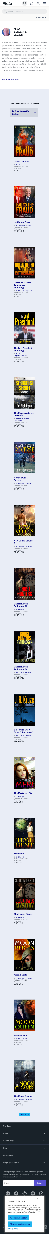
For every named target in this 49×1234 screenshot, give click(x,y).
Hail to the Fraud (22, 161)
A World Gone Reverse (21, 479)
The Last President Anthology (23, 349)
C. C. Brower (20, 547)
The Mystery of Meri (23, 793)
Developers (8, 1155)
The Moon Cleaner (23, 1096)
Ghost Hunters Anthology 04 (21, 668)
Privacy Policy (13, 1228)
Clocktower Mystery (23, 914)
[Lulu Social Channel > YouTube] (33, 1193)
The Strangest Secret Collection (24, 414)
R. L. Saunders (20, 165)
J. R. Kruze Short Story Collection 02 (23, 731)
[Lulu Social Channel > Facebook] (16, 1193)
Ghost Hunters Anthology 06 (21, 605)
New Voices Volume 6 (23, 542)
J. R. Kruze (28, 483)
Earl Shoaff (18, 420)
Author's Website (10, 79)
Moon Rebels (20, 975)
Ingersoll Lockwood (21, 356)
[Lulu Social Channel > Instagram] (8, 1193)
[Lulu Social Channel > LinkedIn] (24, 1193)
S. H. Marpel (20, 291)
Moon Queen (20, 1035)
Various (28, 165)
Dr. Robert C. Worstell (23, 419)
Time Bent (19, 853)
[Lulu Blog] (41, 1193)
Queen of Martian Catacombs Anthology (22, 285)
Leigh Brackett (29, 291)
